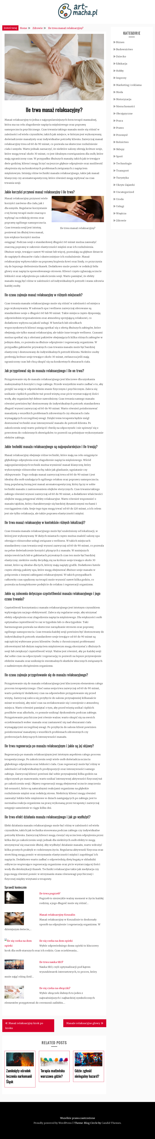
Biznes (120, 42)
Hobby (120, 70)
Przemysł (122, 134)
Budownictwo (124, 49)
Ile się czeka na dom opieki (56, 940)
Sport (119, 156)
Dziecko (121, 56)
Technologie (124, 163)
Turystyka (122, 177)
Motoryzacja (123, 99)
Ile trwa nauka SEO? (51, 962)
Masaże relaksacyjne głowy (83, 1023)
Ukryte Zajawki (125, 184)
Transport (122, 170)
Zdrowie (121, 220)
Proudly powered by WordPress (53, 1122)
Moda (119, 92)
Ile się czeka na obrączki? (54, 988)
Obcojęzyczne (124, 113)
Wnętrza (121, 213)
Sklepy (120, 149)
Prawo (120, 127)
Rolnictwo (122, 142)
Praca (119, 120)
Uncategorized (125, 192)
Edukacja (121, 63)
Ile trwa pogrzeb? (49, 893)
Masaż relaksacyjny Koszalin (57, 914)
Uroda (120, 199)
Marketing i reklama (129, 85)
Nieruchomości (125, 106)
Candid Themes (111, 1122)
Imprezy (121, 77)
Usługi (120, 206)
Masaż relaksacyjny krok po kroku (24, 1026)
